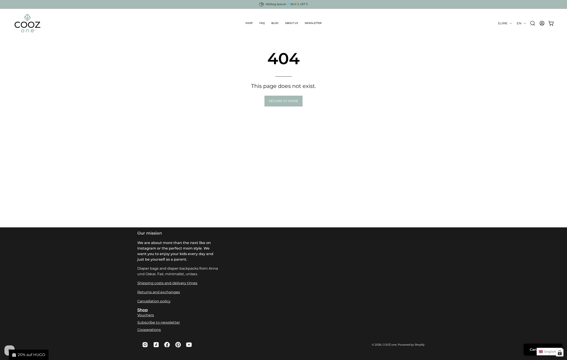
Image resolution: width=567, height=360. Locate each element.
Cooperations (149, 330)
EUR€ (502, 23)
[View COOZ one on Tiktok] (155, 344)
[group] (283, 4)
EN (519, 23)
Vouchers (145, 315)
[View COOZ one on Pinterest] (177, 344)
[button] (249, 23)
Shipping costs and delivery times (167, 283)
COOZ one (389, 344)
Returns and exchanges (158, 292)
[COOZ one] (27, 23)
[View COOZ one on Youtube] (188, 344)
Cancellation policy (154, 301)
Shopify (420, 344)
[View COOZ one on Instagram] (144, 344)
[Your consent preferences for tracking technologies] (559, 352)
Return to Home (283, 101)
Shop (142, 310)
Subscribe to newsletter (158, 322)
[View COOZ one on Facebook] (166, 344)
